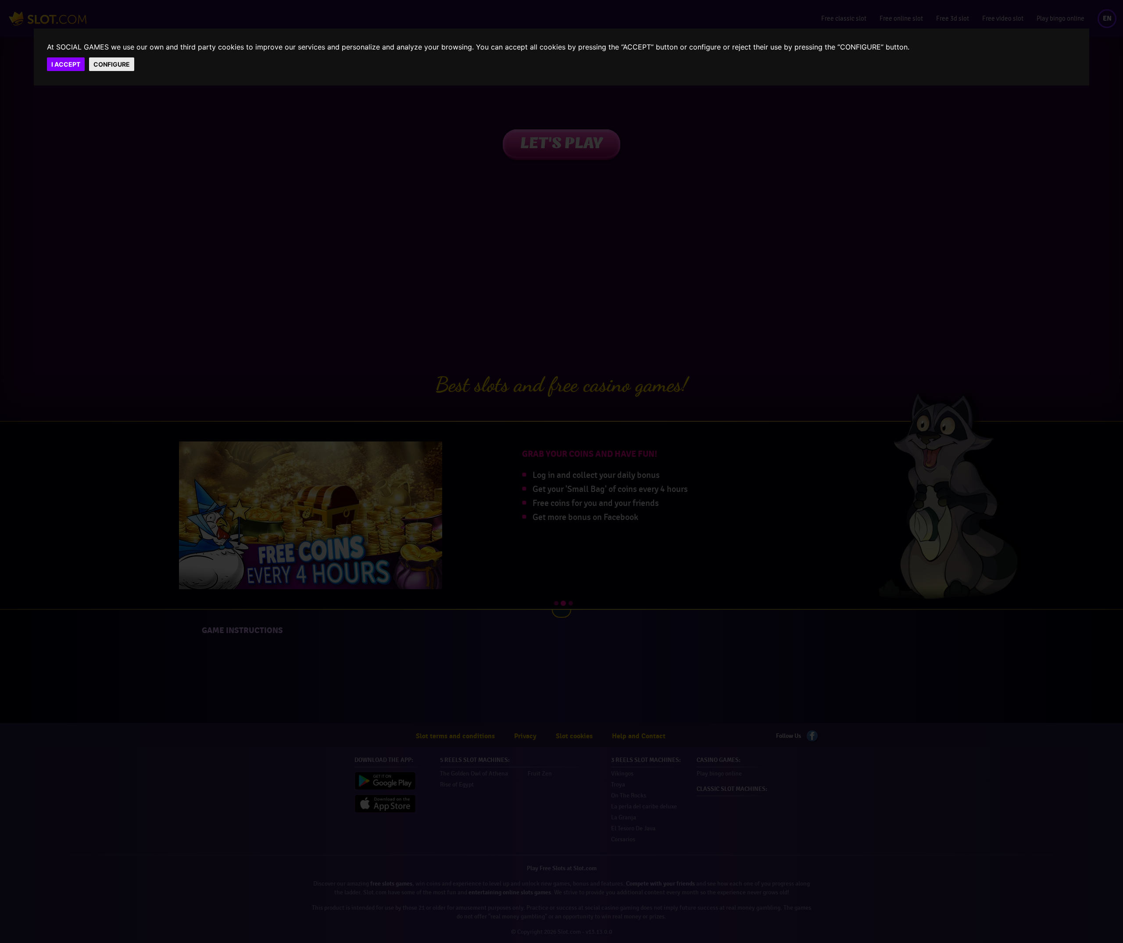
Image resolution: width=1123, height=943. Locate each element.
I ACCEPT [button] (65, 64)
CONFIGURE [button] (111, 64)
